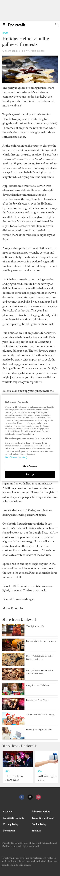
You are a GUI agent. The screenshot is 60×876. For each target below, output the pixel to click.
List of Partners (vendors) (16, 457)
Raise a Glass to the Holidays (41, 641)
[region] (29, 438)
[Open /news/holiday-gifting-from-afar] (13, 738)
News (7, 771)
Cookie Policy (39, 824)
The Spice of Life (35, 626)
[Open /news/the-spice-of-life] (13, 635)
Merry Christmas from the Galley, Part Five (39, 657)
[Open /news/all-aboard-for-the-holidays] (13, 724)
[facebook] (21, 797)
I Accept (30, 474)
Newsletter (9, 830)
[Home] (16, 24)
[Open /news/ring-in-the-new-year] (13, 709)
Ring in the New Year (37, 700)
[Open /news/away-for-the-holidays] (13, 694)
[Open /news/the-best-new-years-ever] (18, 759)
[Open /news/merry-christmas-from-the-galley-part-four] (13, 679)
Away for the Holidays (37, 685)
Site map (36, 830)
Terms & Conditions (43, 817)
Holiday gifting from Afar (39, 729)
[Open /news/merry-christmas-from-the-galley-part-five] (13, 665)
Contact (7, 811)
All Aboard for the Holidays (40, 714)
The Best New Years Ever (14, 778)
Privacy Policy (11, 824)
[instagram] (38, 797)
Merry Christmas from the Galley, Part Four (39, 672)
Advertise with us (41, 811)
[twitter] (30, 797)
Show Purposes (30, 466)
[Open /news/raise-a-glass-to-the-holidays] (13, 650)
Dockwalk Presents (13, 817)
